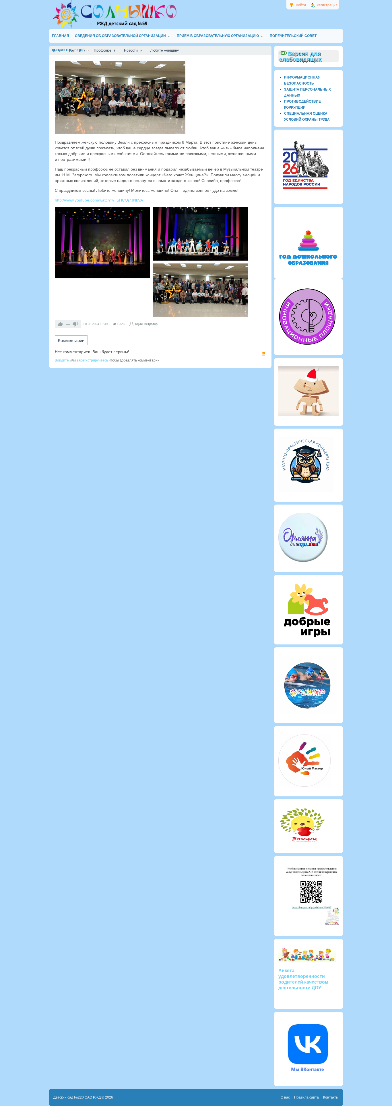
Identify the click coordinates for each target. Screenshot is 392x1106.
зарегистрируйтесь (92, 360)
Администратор (146, 324)
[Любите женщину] (120, 97)
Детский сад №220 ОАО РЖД (77, 1097)
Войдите (62, 360)
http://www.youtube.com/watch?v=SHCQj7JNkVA (99, 200)
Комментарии (71, 340)
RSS (263, 353)
